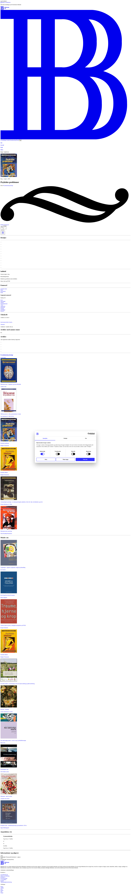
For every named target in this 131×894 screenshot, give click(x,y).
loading (2, 230)
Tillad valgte (65, 459)
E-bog (5, 226)
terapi (2, 292)
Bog (2, 226)
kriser (2, 290)
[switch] (58, 454)
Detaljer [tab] (65, 438)
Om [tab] (86, 438)
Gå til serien (3, 357)
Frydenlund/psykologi (8, 185)
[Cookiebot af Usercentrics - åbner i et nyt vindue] (89, 434)
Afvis (46, 459)
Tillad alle (85, 459)
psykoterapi (3, 291)
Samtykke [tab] (45, 438)
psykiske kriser (4, 288)
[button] (65, 856)
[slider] (65, 167)
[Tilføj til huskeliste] (3, 233)
